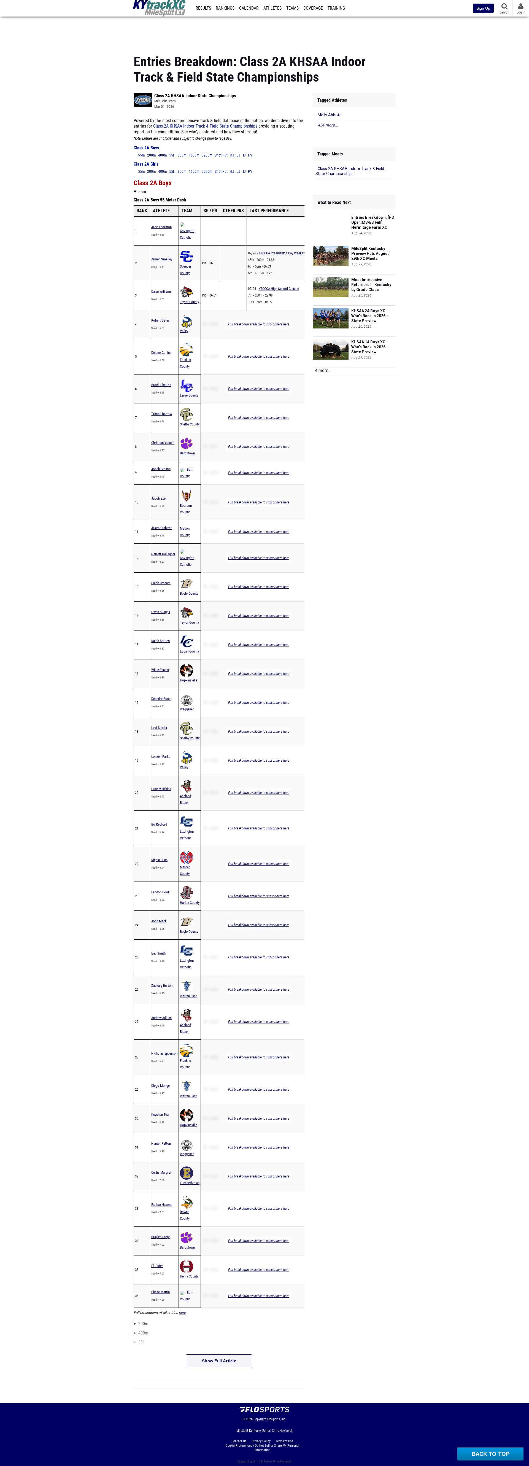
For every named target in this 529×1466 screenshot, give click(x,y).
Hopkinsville (188, 680)
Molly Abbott (329, 115)
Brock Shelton (161, 385)
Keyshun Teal (160, 1114)
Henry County (189, 1276)
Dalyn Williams (161, 291)
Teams (292, 8)
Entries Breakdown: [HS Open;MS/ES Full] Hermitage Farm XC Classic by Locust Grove (373, 222)
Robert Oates (160, 320)
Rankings (225, 8)
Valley (184, 331)
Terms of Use (284, 1441)
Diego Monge (160, 1086)
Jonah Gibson (161, 469)
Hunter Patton (161, 1143)
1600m (194, 155)
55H (172, 155)
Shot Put (221, 155)
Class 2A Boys (146, 147)
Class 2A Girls (146, 164)
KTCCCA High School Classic (278, 289)
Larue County (189, 395)
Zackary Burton (161, 985)
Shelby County (189, 424)
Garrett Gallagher (163, 554)
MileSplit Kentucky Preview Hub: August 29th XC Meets (370, 253)
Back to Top (490, 1454)
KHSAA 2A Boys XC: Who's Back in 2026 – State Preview (370, 316)
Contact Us (238, 1441)
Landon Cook (160, 892)
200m (151, 155)
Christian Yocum (162, 443)
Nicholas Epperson (164, 1053)
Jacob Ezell (159, 498)
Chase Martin (160, 1292)
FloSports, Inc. (276, 1419)
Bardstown (187, 453)
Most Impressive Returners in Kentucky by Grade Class (371, 284)
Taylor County (189, 302)
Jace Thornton (161, 227)
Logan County (189, 651)
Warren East (188, 996)
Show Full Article (219, 1361)
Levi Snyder (159, 728)
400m (162, 155)
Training (336, 8)
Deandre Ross (161, 699)
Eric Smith (158, 953)
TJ (244, 155)
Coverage (313, 8)
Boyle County (189, 593)
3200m (207, 155)
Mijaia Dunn (159, 860)
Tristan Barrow (161, 414)
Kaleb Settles (160, 641)
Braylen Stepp (160, 1237)
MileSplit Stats (165, 101)
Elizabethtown (189, 1183)
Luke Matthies (161, 789)
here (182, 1313)
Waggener (187, 709)
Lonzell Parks (160, 756)
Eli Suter (157, 1266)
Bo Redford (159, 824)
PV (250, 155)
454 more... (328, 125)
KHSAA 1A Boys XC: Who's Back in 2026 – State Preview (370, 347)
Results (203, 8)
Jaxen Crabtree (161, 528)
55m (141, 155)
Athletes (272, 8)
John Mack (159, 921)
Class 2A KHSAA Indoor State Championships (195, 95)
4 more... (323, 370)
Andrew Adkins (161, 1018)
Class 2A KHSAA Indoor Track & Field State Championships (205, 126)
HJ (232, 155)
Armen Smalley (161, 259)
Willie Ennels (160, 670)
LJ (238, 155)
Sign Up (483, 8)
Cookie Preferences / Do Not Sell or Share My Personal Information (262, 1448)
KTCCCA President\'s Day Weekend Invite (286, 253)
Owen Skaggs (160, 612)
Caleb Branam (161, 583)
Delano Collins (161, 353)
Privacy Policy (261, 1441)
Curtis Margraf (161, 1172)
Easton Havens (161, 1205)
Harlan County (189, 903)
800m (182, 155)
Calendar (249, 8)
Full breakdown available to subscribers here (258, 324)
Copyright (259, 1419)
